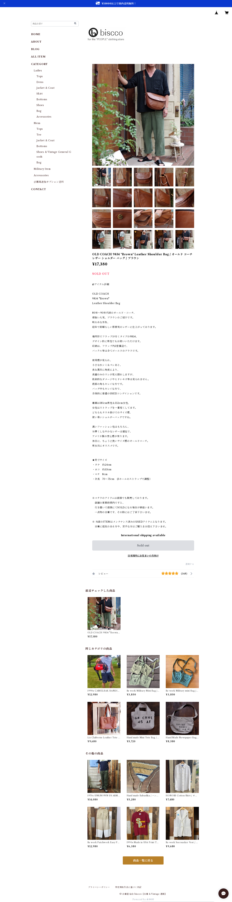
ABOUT (36, 41)
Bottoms (42, 99)
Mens (37, 123)
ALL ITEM (38, 56)
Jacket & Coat (45, 87)
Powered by (139, 899)
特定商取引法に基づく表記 (128, 887)
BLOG (35, 49)
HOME (35, 34)
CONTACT (38, 189)
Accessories (44, 116)
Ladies (39, 70)
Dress (40, 82)
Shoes (40, 105)
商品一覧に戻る (143, 860)
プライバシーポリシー (99, 887)
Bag (39, 110)
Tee (39, 134)
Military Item (42, 168)
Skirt (40, 93)
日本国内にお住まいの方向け (143, 555)
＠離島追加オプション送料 (49, 181)
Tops (40, 76)
